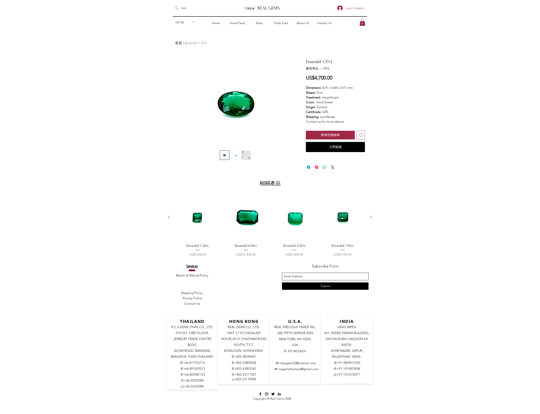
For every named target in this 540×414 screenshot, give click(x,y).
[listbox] (185, 22)
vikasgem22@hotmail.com (297, 363)
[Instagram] (267, 394)
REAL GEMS (269, 8)
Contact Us (192, 304)
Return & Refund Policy (192, 275)
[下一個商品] (370, 217)
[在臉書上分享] (308, 167)
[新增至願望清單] (360, 135)
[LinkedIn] (279, 394)
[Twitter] (273, 394)
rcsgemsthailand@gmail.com (298, 369)
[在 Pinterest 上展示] (316, 167)
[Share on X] (332, 167)
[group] (270, 226)
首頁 (178, 43)
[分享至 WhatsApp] (324, 167)
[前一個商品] (169, 217)
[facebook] (260, 394)
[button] (185, 22)
